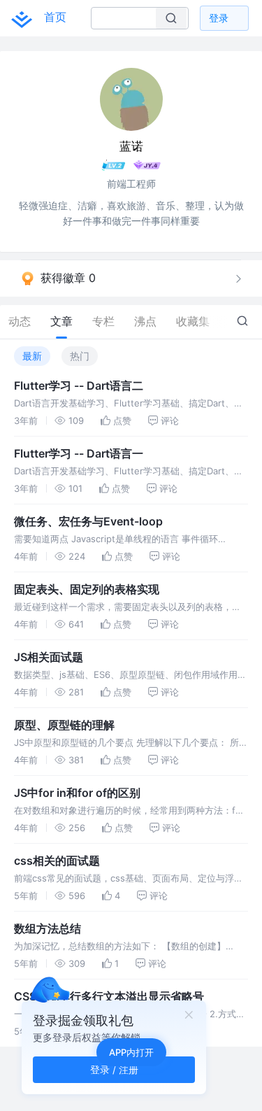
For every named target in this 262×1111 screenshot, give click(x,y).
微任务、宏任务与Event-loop (88, 521)
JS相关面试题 (48, 657)
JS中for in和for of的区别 (77, 793)
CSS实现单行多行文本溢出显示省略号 (109, 996)
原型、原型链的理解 (64, 725)
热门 (79, 356)
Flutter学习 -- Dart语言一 (78, 453)
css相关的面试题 (57, 861)
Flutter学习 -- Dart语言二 (78, 385)
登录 (218, 18)
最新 (32, 356)
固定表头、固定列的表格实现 (86, 589)
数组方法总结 (47, 928)
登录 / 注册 (114, 1069)
